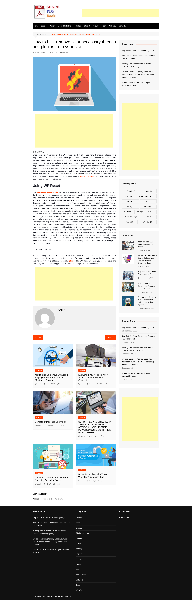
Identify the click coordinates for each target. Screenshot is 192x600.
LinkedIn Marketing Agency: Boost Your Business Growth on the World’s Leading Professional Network (138, 74)
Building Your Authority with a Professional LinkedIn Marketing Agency (138, 65)
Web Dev (112, 26)
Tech (104, 26)
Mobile (127, 212)
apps (43, 26)
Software (95, 26)
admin (37, 52)
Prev (39, 337)
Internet (87, 26)
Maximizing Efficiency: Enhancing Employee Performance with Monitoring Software (51, 377)
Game (148, 201)
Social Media (131, 217)
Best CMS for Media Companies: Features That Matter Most (138, 57)
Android (131, 191)
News (140, 212)
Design (52, 26)
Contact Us (123, 26)
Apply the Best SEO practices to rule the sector (145, 244)
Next (109, 337)
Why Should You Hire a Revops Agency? (138, 50)
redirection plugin (87, 176)
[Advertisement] (120, 13)
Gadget (78, 26)
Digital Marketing (64, 26)
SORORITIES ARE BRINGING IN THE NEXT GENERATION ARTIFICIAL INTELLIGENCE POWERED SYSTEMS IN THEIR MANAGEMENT (95, 427)
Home (36, 26)
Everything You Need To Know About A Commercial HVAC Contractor (93, 377)
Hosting (130, 206)
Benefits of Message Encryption (50, 422)
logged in (46, 499)
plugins (72, 261)
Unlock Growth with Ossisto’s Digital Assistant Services (136, 84)
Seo (151, 212)
